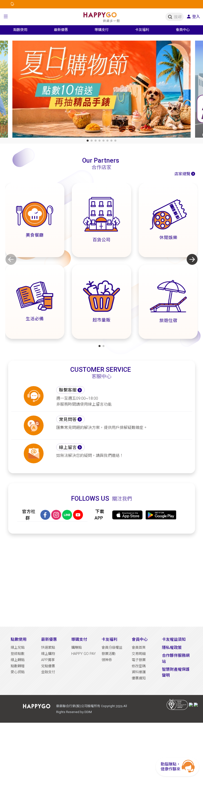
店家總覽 (182, 174)
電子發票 (139, 660)
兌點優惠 (48, 666)
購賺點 (76, 647)
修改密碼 (139, 666)
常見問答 (68, 419)
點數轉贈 (18, 666)
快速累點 (48, 647)
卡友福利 (109, 639)
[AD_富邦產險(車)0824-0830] (101, 90)
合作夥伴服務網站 (176, 658)
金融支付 (48, 672)
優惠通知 (139, 678)
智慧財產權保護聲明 (176, 672)
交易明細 (139, 654)
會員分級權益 (112, 647)
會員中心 (140, 639)
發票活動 (108, 654)
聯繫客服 (68, 390)
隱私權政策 (172, 647)
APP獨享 (48, 660)
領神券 (107, 660)
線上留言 (68, 447)
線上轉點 (18, 660)
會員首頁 (139, 647)
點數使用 (18, 639)
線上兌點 (18, 647)
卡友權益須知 (174, 639)
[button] (6, 17)
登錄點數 (18, 654)
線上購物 (48, 654)
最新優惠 (49, 639)
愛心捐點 (18, 672)
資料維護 (139, 672)
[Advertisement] (101, 580)
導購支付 (79, 639)
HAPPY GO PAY (83, 654)
